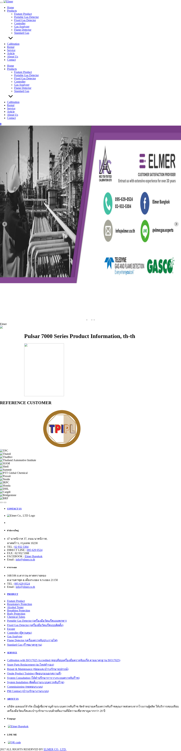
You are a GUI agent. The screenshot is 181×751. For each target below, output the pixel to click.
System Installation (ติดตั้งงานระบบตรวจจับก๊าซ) (35, 682)
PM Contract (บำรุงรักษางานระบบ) (28, 691)
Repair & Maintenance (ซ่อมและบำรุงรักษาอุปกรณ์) (37, 669)
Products (12, 10)
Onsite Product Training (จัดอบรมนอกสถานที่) (34, 673)
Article (11, 53)
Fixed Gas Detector (25, 20)
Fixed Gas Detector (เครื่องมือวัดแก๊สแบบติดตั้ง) (35, 625)
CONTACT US (14, 508)
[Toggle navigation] (1, 2)
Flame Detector (22, 29)
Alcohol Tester (15, 607)
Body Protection (16, 613)
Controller (19, 23)
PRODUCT (12, 594)
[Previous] (1, 502)
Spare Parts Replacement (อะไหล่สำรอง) (30, 664)
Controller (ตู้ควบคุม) (19, 632)
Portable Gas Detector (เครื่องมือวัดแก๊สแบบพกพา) (37, 620)
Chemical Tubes (16, 616)
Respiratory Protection (19, 604)
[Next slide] (176, 224)
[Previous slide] (4, 224)
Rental (10, 47)
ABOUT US (13, 699)
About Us (12, 56)
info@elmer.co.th (25, 559)
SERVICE (12, 652)
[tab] (86, 320)
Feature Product (23, 13)
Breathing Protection (18, 610)
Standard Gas (21, 32)
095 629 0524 (34, 549)
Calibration (13, 43)
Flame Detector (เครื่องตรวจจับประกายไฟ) (32, 640)
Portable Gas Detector (26, 17)
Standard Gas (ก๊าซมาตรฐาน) (24, 644)
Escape (11, 628)
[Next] (5, 502)
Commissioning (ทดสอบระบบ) (25, 686)
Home (10, 7)
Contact (11, 59)
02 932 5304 (21, 546)
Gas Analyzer (21, 26)
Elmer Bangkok (33, 556)
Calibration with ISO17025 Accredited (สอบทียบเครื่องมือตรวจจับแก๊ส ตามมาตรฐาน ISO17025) (63, 660)
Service (11, 50)
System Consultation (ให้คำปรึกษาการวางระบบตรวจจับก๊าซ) (43, 677)
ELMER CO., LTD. (55, 749)
